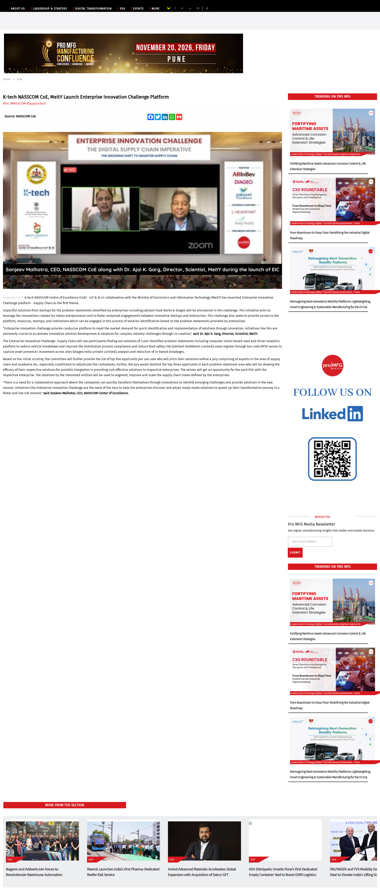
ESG (122, 8)
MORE (155, 8)
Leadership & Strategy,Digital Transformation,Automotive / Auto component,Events (325, 223)
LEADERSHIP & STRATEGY (50, 8)
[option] (123, 53)
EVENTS (138, 8)
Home (6, 79)
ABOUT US (18, 8)
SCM (19, 79)
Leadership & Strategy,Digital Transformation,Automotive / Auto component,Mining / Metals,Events (325, 292)
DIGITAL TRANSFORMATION (93, 8)
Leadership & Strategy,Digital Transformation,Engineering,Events (325, 154)
